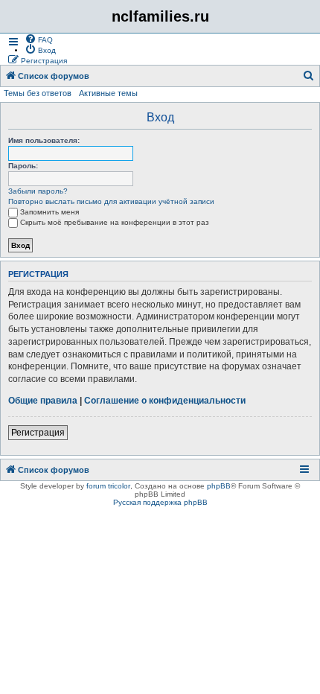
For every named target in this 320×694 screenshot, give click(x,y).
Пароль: (23, 166)
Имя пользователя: (44, 140)
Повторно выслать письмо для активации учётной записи (111, 201)
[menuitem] (39, 39)
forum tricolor (108, 486)
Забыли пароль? (38, 191)
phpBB (219, 486)
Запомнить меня (49, 212)
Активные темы (108, 93)
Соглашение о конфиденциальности (165, 400)
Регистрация (38, 432)
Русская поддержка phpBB (160, 502)
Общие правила (42, 400)
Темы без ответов (37, 93)
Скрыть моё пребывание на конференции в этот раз (114, 222)
